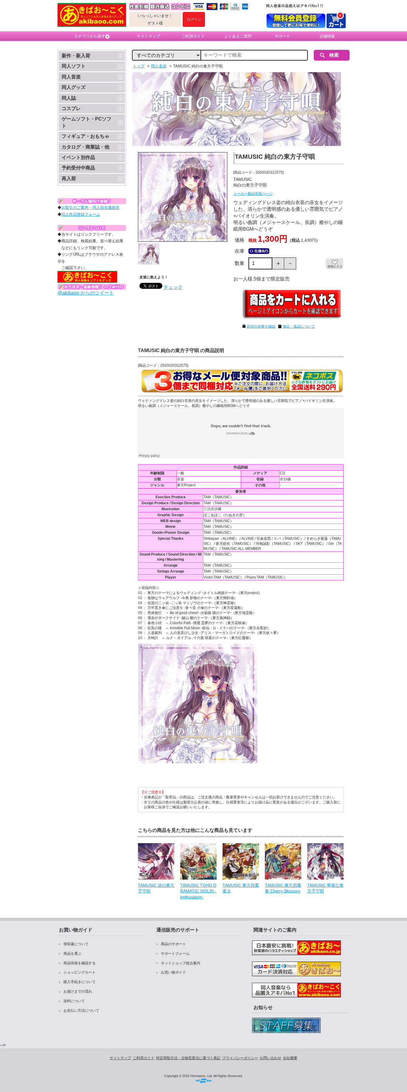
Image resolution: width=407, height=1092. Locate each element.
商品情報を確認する (79, 963)
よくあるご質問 (237, 36)
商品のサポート (173, 944)
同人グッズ (74, 87)
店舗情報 (327, 36)
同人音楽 (71, 76)
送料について (74, 1001)
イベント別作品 (78, 157)
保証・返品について (299, 326)
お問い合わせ (270, 1058)
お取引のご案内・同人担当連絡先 (90, 207)
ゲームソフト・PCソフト (86, 122)
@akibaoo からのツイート (86, 292)
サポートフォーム (175, 953)
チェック (173, 287)
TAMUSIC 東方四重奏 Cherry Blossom (283, 888)
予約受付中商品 (78, 167)
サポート (282, 36)
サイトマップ (148, 36)
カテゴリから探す (89, 36)
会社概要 (290, 1058)
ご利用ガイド (193, 36)
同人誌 (69, 98)
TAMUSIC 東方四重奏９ (241, 888)
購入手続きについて (79, 982)
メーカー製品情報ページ (253, 194)
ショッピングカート (79, 972)
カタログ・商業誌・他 (85, 146)
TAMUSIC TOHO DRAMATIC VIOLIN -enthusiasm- (198, 891)
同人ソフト (74, 66)
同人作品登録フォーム (80, 214)
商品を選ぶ (72, 953)
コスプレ (71, 108)
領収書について (75, 944)
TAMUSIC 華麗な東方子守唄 (325, 888)
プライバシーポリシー (240, 1058)
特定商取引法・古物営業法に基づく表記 (188, 1058)
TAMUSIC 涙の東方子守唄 (156, 888)
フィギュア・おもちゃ (85, 136)
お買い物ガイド (173, 972)
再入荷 (69, 178)
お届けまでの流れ (77, 991)
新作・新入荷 (76, 55)
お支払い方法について (81, 1010)
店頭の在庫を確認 (261, 326)
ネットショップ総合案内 (180, 963)
